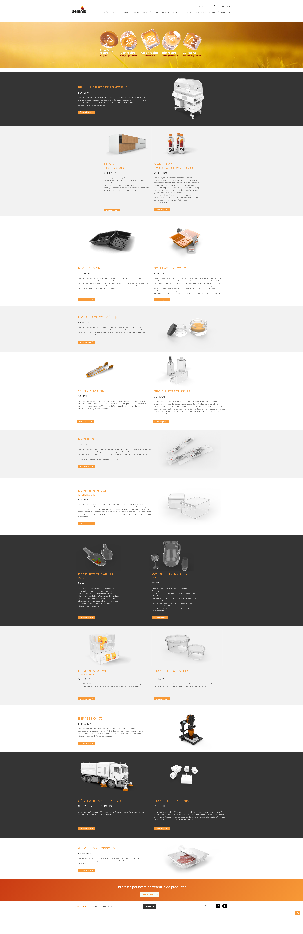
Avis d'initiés (186, 12)
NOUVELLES (175, 12)
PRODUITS (126, 12)
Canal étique (149, 906)
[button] (226, 6)
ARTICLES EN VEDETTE (161, 12)
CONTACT (212, 12)
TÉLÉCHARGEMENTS (224, 12)
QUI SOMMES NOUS (200, 12)
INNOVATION (136, 12)
